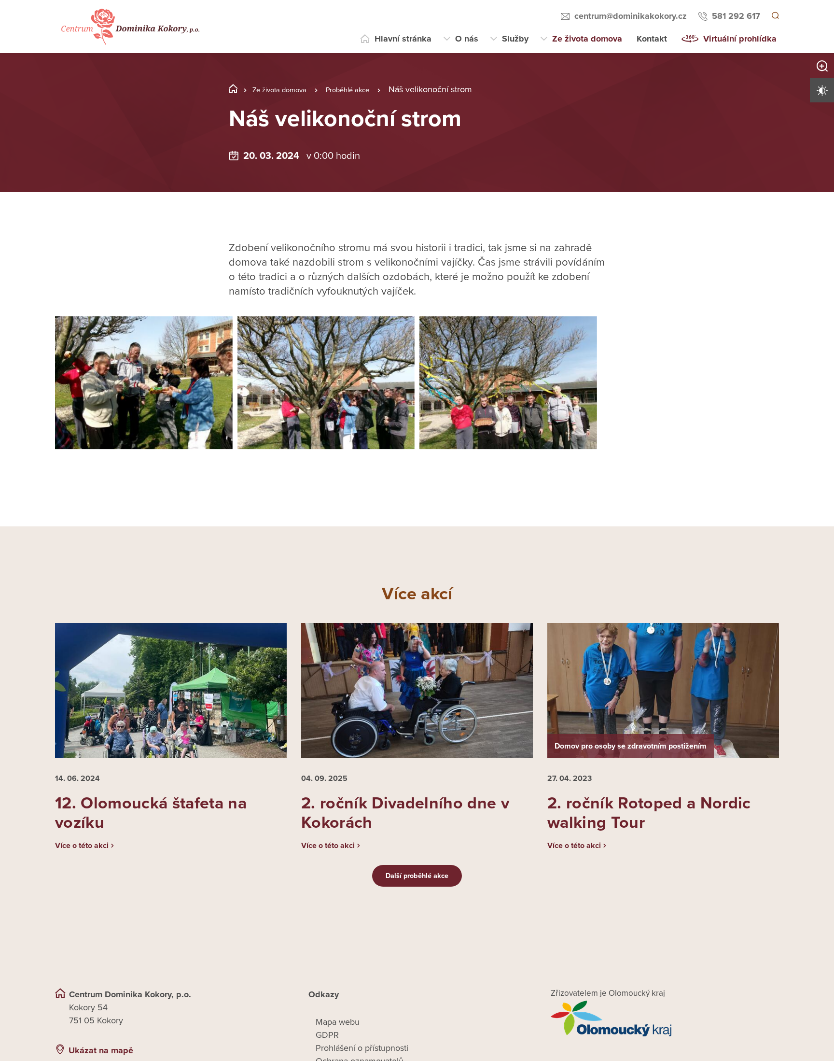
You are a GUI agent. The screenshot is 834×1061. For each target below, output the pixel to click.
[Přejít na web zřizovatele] (665, 1030)
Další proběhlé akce (417, 887)
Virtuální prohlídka (740, 38)
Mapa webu (338, 1033)
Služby (515, 38)
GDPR (327, 1046)
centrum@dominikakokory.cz (629, 16)
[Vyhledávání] (774, 16)
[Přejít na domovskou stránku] (129, 27)
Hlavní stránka (403, 38)
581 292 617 (734, 16)
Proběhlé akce (366, 89)
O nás (466, 38)
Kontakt (652, 38)
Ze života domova (587, 38)
